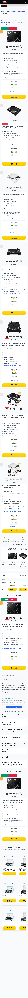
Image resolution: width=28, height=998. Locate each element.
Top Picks (4, 5)
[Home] (5, 2)
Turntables (3, 8)
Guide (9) (16, 5)
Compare (10, 5)
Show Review (13, 91)
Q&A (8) (22, 5)
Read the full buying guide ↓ (14, 707)
